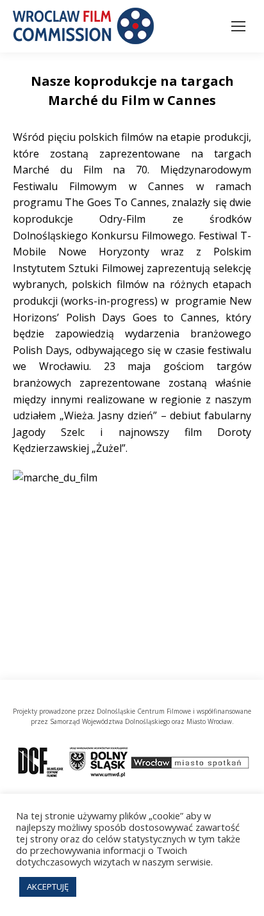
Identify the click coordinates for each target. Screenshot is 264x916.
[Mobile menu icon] (238, 26)
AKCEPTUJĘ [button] (48, 886)
